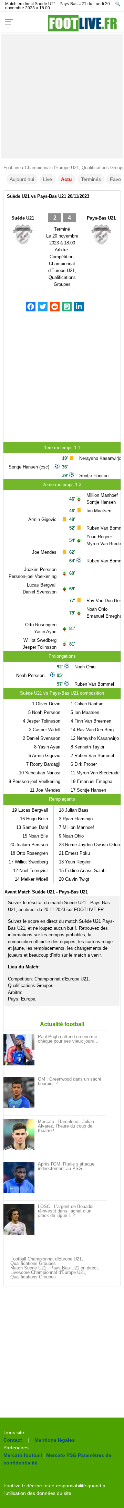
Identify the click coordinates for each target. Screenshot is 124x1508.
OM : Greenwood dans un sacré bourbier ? (69, 1081)
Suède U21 (22, 218)
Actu (66, 179)
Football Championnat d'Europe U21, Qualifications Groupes (46, 1261)
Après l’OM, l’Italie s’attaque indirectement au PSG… (66, 1166)
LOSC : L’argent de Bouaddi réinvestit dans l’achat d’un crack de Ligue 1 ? (65, 1211)
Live (47, 179)
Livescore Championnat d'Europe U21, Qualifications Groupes (48, 1274)
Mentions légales (54, 1440)
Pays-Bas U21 (101, 218)
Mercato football (22, 1455)
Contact (12, 1440)
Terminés (91, 179)
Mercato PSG (61, 1455)
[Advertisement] (62, 96)
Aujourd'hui (22, 179)
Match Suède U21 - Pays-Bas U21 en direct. (54, 1267)
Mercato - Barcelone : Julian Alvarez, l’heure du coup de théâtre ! (66, 1126)
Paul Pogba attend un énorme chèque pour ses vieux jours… (68, 1039)
